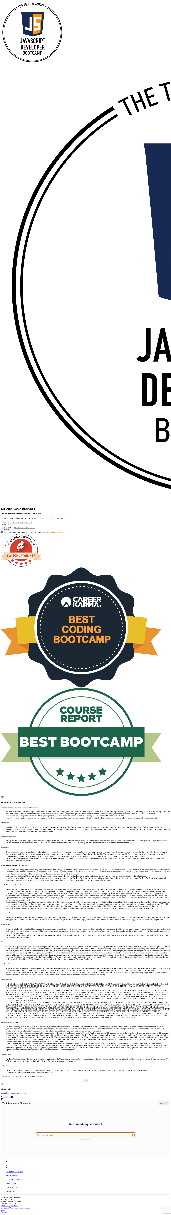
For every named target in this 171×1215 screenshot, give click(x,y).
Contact (4, 1212)
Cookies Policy (11, 1187)
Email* (3, 525)
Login (3, 1210)
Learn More (5, 530)
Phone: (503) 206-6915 (9, 1206)
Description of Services (14, 1172)
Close (85, 1080)
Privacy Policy (11, 1191)
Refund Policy (11, 1183)
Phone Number (6, 527)
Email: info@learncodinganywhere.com (15, 1208)
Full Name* (5, 522)
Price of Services (12, 1176)
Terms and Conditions (54, 532)
